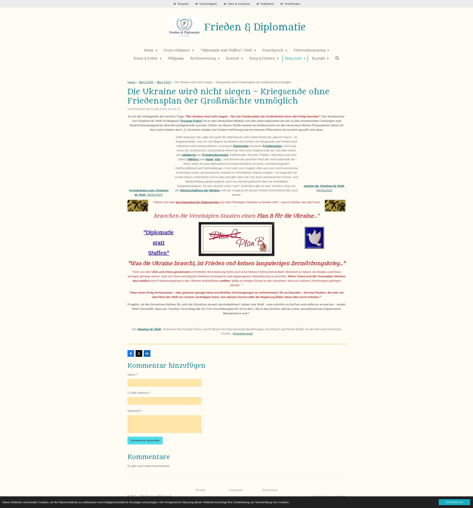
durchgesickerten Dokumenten (197, 202)
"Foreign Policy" (191, 121)
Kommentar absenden (145, 440)
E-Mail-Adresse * (138, 392)
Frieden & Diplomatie (255, 27)
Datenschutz (270, 489)
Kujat (209, 159)
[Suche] (337, 58)
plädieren (189, 155)
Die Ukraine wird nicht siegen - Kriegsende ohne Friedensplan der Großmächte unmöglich (232, 82)
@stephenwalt (243, 333)
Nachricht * (134, 411)
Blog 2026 (146, 82)
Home (131, 82)
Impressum (236, 489)
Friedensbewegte (215, 155)
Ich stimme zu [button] (454, 502)
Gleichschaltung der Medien (200, 190)
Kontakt (200, 489)
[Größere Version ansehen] (137, 205)
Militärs (193, 159)
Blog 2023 (164, 82)
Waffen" (158, 253)
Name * (132, 374)
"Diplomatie (159, 233)
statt (159, 243)
